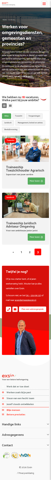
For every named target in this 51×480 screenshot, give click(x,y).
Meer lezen (35, 181)
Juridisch (8, 122)
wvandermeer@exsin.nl (25, 300)
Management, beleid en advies (30, 122)
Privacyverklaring (26, 473)
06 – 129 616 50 (33, 296)
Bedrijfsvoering (10, 129)
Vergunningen (34, 116)
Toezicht (18, 116)
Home (5, 20)
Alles (6, 116)
